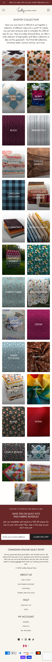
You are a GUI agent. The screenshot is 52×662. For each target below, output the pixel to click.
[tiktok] (33, 639)
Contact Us (26, 605)
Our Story (26, 580)
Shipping (26, 588)
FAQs (26, 609)
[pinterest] (29, 639)
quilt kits (18, 561)
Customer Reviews (26, 584)
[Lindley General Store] (26, 10)
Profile (26, 626)
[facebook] (18, 639)
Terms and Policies (26, 593)
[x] (22, 639)
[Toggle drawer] (3, 10)
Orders (26, 622)
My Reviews (26, 631)
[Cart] (48, 10)
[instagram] (25, 639)
